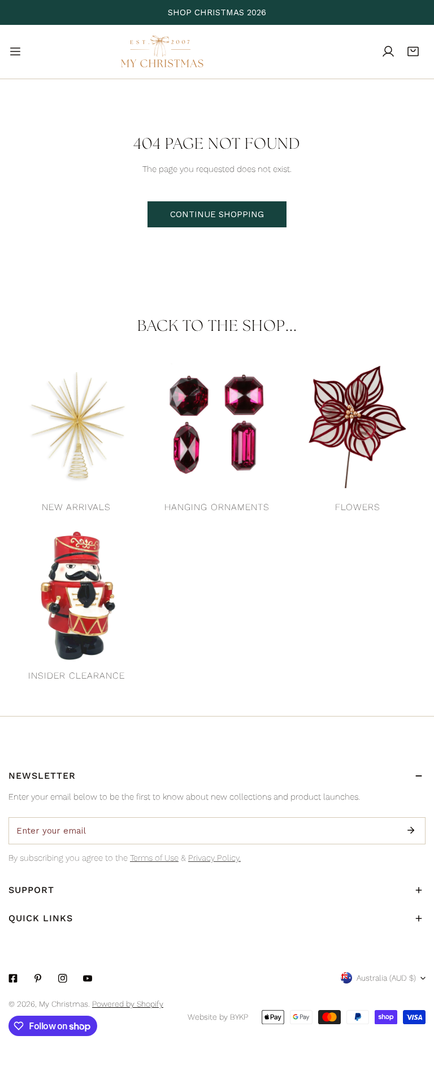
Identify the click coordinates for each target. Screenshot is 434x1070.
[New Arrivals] (76, 427)
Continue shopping (217, 214)
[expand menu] (15, 51)
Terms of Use (154, 858)
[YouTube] (87, 978)
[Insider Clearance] (76, 596)
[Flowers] (357, 427)
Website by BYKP (218, 1016)
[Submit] (410, 830)
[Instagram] (62, 978)
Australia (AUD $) (386, 977)
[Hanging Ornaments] (217, 427)
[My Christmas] (162, 51)
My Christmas (63, 1003)
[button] (413, 51)
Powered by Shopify (127, 1003)
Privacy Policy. (214, 858)
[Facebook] (13, 978)
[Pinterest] (37, 978)
